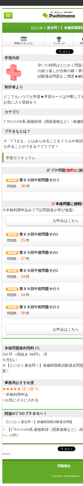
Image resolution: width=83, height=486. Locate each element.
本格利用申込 (17, 394)
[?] (37, 348)
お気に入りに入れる (22, 400)
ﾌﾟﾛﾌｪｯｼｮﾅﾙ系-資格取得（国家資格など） (37, 122)
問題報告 (64, 466)
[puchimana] (59, 18)
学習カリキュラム (23, 43)
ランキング (59, 43)
